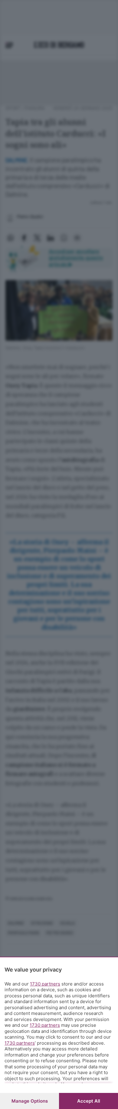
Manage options (29, 1101)
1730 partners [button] (45, 984)
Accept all (88, 1101)
